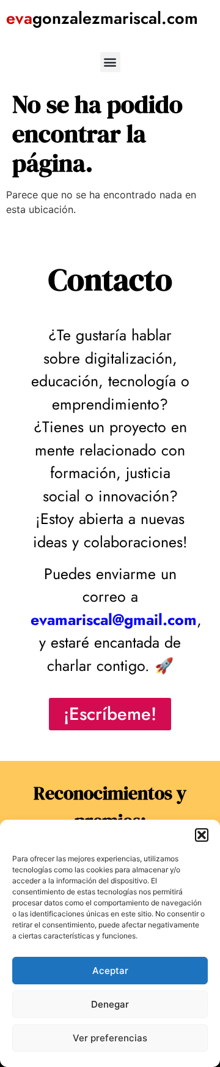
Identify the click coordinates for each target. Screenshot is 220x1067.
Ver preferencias (110, 1038)
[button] (202, 835)
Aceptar (110, 970)
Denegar (110, 1004)
